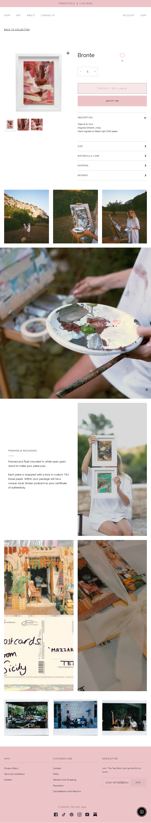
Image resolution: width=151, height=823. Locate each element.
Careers (8, 779)
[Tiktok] (64, 815)
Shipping (83, 165)
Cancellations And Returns (67, 791)
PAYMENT (83, 175)
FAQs (56, 774)
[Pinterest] (72, 815)
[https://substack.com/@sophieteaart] (95, 815)
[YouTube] (87, 815)
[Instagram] (79, 815)
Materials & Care (88, 156)
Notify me (112, 101)
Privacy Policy (11, 768)
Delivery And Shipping (64, 779)
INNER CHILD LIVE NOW (75, 3)
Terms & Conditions (14, 774)
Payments (58, 785)
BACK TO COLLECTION (17, 29)
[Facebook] (56, 815)
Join (138, 782)
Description (85, 117)
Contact (57, 768)
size (80, 146)
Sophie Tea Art (70, 807)
